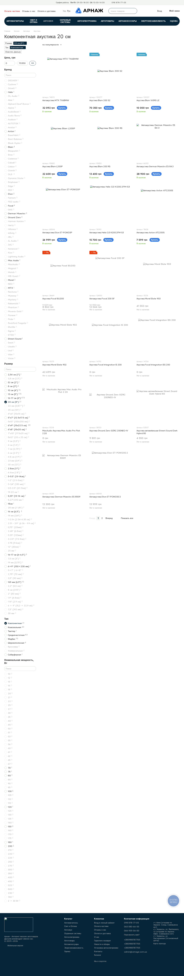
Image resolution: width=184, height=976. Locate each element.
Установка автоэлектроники (106, 948)
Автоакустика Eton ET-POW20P (57, 233)
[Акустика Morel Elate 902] (62, 337)
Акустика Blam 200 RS (99, 166)
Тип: (7, 48)
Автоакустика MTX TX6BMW (55, 100)
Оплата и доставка (46, 11)
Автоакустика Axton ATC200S (151, 233)
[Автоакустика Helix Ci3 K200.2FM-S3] (109, 205)
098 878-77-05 (119, 2)
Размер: (8, 43)
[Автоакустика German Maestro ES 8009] (62, 469)
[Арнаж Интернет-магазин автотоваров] (18, 924)
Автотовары (107, 21)
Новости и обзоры (102, 944)
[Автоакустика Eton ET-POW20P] (62, 205)
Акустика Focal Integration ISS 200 (153, 365)
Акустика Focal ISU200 (53, 299)
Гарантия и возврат (102, 941)
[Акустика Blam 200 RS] (109, 139)
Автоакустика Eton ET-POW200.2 (105, 497)
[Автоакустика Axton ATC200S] (157, 205)
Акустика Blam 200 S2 (99, 100)
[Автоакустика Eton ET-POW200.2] (109, 469)
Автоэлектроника (86, 21)
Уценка (174, 21)
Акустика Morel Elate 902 (54, 365)
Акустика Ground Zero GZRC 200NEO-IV (108, 431)
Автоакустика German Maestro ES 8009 (61, 497)
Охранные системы (65, 21)
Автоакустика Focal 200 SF (102, 299)
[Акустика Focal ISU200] (62, 271)
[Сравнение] (142, 11)
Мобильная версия (15, 945)
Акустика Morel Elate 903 (149, 299)
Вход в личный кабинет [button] (104, 923)
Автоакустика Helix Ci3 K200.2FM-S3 (106, 233)
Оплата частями (12, 11)
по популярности (50, 44)
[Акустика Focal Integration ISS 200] (157, 337)
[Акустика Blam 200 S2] (109, 73)
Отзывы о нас (28, 11)
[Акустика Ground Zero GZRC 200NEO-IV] (109, 403)
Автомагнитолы (15, 21)
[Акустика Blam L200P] (62, 139)
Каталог (97, 955)
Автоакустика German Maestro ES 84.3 (155, 166)
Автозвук (48, 21)
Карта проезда (159, 943)
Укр (64, 11)
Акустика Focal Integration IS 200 (105, 365)
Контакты (98, 951)
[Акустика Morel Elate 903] (157, 271)
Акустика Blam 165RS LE (148, 100)
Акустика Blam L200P (52, 166)
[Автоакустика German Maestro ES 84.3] (157, 139)
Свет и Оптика (33, 21)
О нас (96, 937)
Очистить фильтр (13, 52)
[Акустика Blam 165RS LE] (157, 73)
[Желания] (148, 11)
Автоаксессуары (127, 21)
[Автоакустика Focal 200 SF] (109, 271)
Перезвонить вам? (132, 935)
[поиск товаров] (134, 11)
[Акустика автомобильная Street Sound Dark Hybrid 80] (157, 403)
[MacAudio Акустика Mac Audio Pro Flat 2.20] (62, 403)
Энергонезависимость (153, 21)
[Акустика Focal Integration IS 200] (109, 337)
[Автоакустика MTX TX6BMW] (62, 73)
